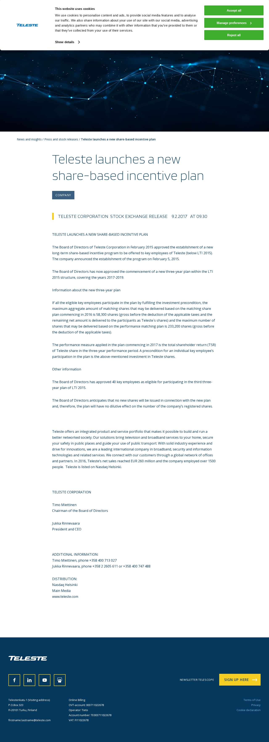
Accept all (234, 10)
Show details (64, 42)
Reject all (234, 35)
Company (63, 195)
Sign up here (236, 679)
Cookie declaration (249, 710)
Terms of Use (252, 700)
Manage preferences (232, 23)
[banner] (27, 659)
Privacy (256, 705)
